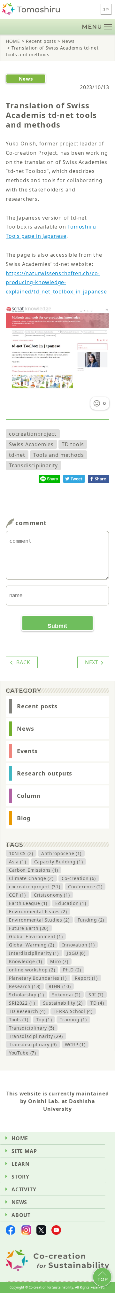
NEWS (19, 1202)
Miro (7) (59, 961)
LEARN (21, 1163)
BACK (23, 662)
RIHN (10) (60, 986)
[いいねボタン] (97, 403)
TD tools (73, 444)
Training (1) (73, 1019)
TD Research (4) (27, 1011)
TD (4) (97, 1003)
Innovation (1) (78, 945)
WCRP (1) (75, 1044)
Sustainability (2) (63, 1003)
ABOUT (21, 1215)
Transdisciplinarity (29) (36, 1036)
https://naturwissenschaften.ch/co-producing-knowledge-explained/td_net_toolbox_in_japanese (56, 282)
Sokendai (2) (66, 995)
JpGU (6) (76, 953)
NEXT (91, 662)
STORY (20, 1176)
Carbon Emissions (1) (33, 870)
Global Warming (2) (31, 945)
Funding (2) (91, 920)
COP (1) (17, 895)
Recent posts (37, 706)
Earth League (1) (28, 903)
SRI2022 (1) (22, 1003)
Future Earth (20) (29, 928)
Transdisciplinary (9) (33, 1044)
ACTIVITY (24, 1189)
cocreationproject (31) (34, 887)
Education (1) (70, 903)
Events (27, 751)
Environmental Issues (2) (38, 911)
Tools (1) (18, 1019)
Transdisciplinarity (33, 465)
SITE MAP (24, 1151)
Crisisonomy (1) (52, 895)
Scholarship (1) (26, 995)
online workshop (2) (32, 970)
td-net (17, 454)
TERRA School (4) (73, 1011)
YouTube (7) (22, 1053)
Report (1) (86, 978)
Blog (24, 818)
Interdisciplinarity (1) (34, 953)
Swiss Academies (31, 444)
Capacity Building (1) (58, 862)
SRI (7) (95, 995)
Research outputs (44, 773)
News (25, 728)
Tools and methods (58, 454)
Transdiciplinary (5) (31, 1028)
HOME (20, 1138)
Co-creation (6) (79, 878)
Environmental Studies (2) (39, 920)
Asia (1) (17, 862)
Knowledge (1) (25, 961)
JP (106, 9)
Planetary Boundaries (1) (38, 978)
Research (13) (25, 986)
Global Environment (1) (36, 936)
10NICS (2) (21, 853)
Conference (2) (85, 887)
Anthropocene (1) (61, 853)
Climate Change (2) (31, 878)
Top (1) (44, 1019)
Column (29, 795)
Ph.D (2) (72, 970)
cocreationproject (33, 433)
